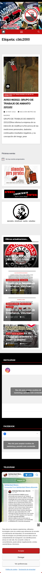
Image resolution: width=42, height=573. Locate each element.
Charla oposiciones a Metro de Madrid (18, 338)
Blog (8, 253)
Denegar (21, 557)
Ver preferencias (21, 564)
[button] (38, 525)
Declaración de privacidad (27, 569)
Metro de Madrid (17, 253)
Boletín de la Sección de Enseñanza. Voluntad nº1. (20, 312)
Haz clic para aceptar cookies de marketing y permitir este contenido (21, 445)
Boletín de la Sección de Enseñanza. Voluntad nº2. (20, 286)
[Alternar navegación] (21, 31)
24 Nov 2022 (11, 112)
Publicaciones (26, 303)
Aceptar (21, 551)
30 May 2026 (13, 290)
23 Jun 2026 (13, 263)
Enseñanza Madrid (13, 280)
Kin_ (23, 263)
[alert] (21, 159)
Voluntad (24, 280)
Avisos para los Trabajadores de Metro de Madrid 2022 (19, 95)
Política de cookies (12, 569)
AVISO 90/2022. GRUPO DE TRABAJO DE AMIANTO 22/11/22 (18, 103)
